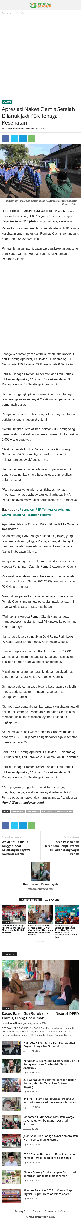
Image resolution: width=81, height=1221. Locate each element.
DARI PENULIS (52, 899)
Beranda (7, 13)
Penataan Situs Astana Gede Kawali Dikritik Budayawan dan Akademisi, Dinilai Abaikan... (51, 1064)
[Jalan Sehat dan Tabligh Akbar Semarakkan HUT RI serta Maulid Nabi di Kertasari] (14, 914)
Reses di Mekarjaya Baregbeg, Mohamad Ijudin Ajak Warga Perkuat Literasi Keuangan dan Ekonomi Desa (66, 931)
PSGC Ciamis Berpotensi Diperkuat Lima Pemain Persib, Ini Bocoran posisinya (49, 1155)
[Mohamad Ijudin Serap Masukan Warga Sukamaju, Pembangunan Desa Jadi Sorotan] (11, 1122)
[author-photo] (40, 871)
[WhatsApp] (31, 138)
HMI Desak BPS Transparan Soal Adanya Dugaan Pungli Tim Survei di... (49, 1044)
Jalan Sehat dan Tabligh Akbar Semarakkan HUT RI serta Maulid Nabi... (50, 1137)
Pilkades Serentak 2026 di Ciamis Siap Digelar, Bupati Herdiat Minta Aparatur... (49, 1192)
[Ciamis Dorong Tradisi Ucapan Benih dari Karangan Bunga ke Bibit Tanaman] (11, 1177)
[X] (14, 138)
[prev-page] (38, 943)
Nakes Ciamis (33, 811)
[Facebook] (5, 138)
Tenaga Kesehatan (63, 811)
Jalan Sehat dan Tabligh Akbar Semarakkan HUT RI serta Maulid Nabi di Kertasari (13, 929)
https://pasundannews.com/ (40, 889)
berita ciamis (18, 811)
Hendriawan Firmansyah (21, 128)
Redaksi (36, 1211)
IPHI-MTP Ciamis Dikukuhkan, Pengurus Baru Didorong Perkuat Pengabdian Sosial (50, 1100)
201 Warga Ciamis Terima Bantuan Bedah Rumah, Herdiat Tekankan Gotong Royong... (49, 1083)
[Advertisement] (40, 58)
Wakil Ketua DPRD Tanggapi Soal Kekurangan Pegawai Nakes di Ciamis (16, 848)
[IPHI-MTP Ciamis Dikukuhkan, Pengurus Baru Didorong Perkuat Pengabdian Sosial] (11, 1104)
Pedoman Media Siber (55, 1211)
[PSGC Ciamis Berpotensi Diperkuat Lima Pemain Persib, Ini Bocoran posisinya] (11, 1159)
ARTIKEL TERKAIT (30, 899)
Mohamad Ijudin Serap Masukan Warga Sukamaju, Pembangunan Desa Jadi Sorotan (48, 1120)
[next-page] (43, 943)
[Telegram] (23, 138)
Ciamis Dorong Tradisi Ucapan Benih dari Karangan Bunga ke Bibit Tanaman (49, 1174)
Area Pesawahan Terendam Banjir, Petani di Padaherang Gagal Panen (62, 848)
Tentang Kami (21, 1211)
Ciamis (7, 102)
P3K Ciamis (47, 811)
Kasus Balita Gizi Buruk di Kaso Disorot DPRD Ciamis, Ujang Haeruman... (40, 1016)
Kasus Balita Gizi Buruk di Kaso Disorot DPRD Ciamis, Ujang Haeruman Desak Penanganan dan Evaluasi (40, 930)
